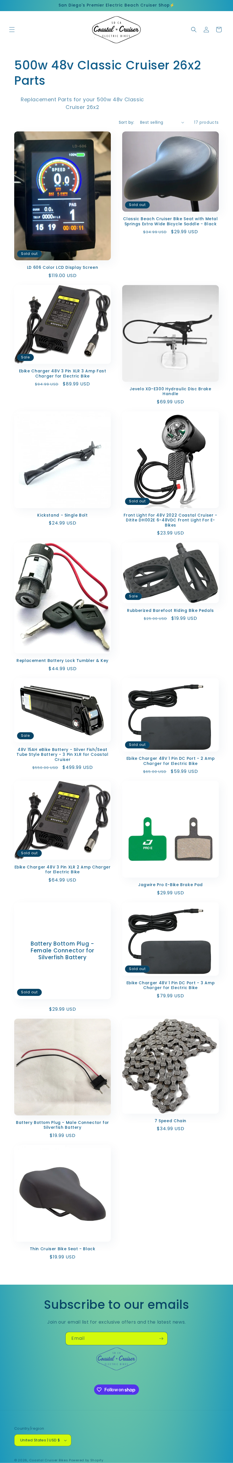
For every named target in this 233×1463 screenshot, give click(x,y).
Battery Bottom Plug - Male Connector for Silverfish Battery (62, 1125)
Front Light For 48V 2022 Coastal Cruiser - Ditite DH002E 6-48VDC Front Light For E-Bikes (170, 520)
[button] (12, 29)
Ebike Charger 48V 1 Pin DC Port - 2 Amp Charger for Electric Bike (170, 761)
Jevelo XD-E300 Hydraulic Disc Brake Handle (170, 392)
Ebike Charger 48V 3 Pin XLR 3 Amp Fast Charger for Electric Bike (62, 374)
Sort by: (126, 122)
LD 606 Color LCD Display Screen (62, 267)
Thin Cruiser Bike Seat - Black (62, 1249)
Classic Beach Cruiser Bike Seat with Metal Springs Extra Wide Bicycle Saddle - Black (170, 221)
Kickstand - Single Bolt (62, 515)
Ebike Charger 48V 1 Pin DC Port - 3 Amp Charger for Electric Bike (170, 986)
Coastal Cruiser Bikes (48, 1460)
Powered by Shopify (86, 1460)
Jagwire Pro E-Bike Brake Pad (170, 885)
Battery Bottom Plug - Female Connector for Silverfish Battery (62, 950)
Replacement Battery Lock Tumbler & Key (62, 660)
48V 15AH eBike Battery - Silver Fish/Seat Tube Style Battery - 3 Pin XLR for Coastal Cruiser (62, 754)
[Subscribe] (161, 1338)
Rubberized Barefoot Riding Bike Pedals (170, 610)
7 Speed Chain (170, 1121)
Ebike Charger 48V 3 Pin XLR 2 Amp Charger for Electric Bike (62, 870)
